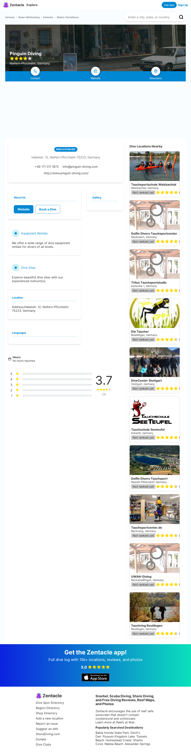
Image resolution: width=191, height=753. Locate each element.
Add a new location (49, 718)
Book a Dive (47, 209)
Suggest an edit (47, 729)
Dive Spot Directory (50, 703)
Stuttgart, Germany (143, 384)
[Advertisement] (95, 109)
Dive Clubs (43, 744)
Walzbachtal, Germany (145, 188)
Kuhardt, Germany (142, 433)
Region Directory (48, 708)
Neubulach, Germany (144, 237)
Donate (41, 739)
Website (24, 209)
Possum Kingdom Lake (119, 736)
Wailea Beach (113, 744)
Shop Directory (46, 713)
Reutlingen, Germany (143, 629)
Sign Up (183, 5)
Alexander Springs (137, 744)
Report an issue (47, 723)
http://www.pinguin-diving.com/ (66, 173)
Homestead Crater (119, 740)
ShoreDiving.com (48, 734)
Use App (169, 5)
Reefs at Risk (125, 722)
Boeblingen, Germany (144, 335)
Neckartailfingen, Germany (147, 580)
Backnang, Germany (143, 531)
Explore (32, 5)
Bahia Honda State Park (112, 733)
